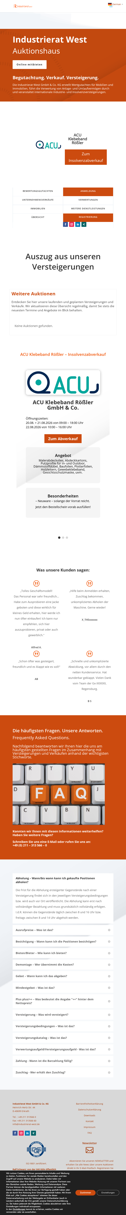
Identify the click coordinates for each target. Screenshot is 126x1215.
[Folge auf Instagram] (71, 224)
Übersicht (37, 217)
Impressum (89, 1127)
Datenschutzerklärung (89, 1109)
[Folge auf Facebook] (65, 224)
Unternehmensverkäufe (38, 199)
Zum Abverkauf (63, 438)
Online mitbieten (30, 64)
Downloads (89, 1115)
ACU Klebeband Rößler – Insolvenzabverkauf (63, 354)
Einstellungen (19, 1209)
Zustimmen (85, 1192)
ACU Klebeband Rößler (77, 138)
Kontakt (90, 1121)
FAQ (90, 1132)
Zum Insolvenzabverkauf (86, 157)
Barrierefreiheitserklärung (89, 1103)
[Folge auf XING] (83, 224)
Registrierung (88, 216)
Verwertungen (88, 199)
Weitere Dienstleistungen (88, 208)
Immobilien (38, 208)
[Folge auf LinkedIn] (77, 224)
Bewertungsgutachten (38, 191)
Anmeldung (88, 191)
